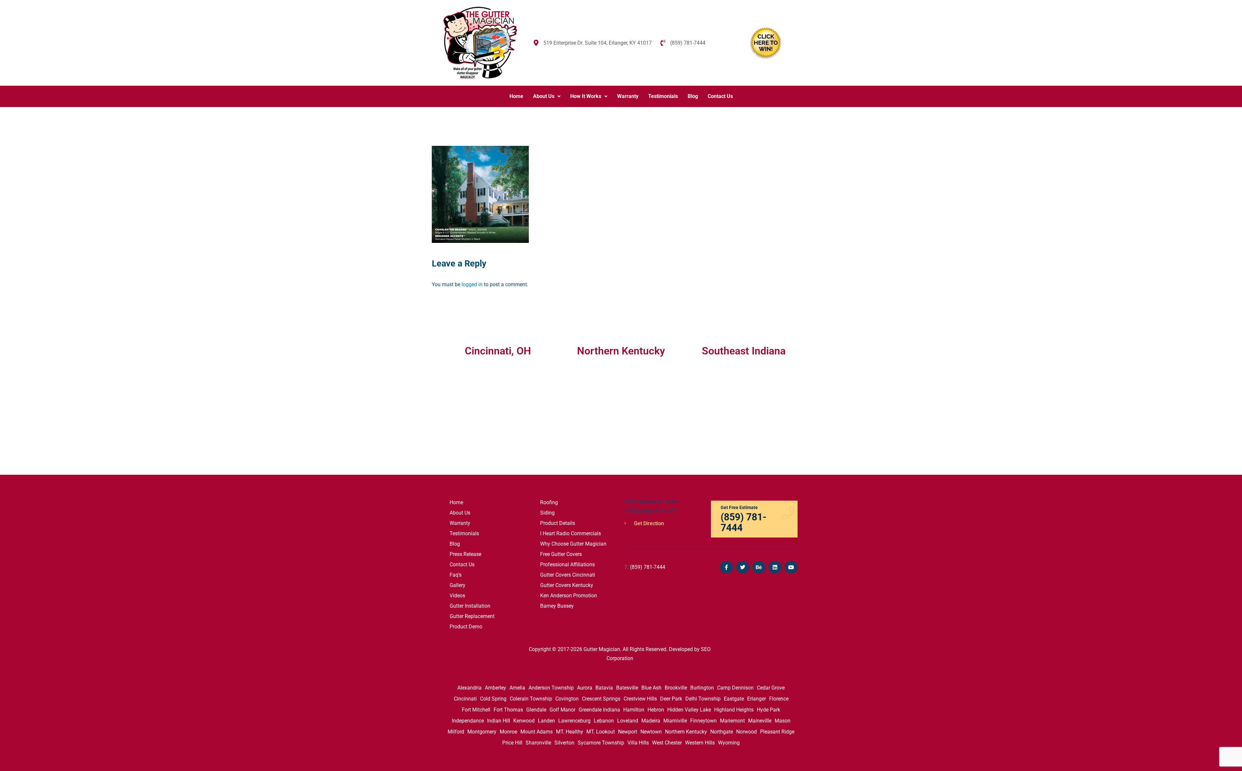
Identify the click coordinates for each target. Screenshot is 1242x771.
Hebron (656, 710)
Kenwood (524, 721)
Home (516, 96)
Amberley (495, 688)
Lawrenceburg (574, 721)
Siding (547, 513)
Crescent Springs (601, 699)
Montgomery (481, 732)
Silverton (564, 743)
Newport (627, 732)
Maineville (759, 721)
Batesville (627, 688)
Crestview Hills (640, 699)
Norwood (746, 732)
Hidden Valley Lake (689, 710)
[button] (546, 96)
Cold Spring (493, 699)
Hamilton (633, 710)
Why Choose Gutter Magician (573, 544)
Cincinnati (465, 699)
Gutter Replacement (472, 616)
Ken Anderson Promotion (568, 595)
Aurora (584, 688)
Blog (693, 96)
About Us (543, 96)
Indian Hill (498, 721)
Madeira (650, 721)
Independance (468, 721)
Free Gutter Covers (561, 554)
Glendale (536, 710)
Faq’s (456, 575)
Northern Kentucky (686, 732)
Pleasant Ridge (777, 732)
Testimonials (663, 96)
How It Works (585, 96)
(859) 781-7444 (644, 567)
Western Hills (700, 743)
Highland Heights (734, 710)
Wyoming (729, 743)
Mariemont (732, 721)
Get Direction (648, 523)
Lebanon (604, 721)
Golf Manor (562, 710)
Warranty (627, 96)
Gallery (457, 585)
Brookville (676, 688)
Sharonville (538, 743)
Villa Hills (638, 743)
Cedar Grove (771, 688)
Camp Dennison (735, 688)
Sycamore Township (601, 743)
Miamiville (675, 721)
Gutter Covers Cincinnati (567, 575)
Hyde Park (768, 710)
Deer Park (671, 699)
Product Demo (466, 627)
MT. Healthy (569, 732)
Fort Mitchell (476, 710)
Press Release (465, 554)
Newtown (651, 732)
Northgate (721, 732)
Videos (457, 595)
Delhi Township (703, 699)
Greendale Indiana (599, 710)
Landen (546, 721)
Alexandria (469, 688)
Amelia (517, 688)
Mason (782, 721)
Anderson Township (551, 688)
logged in (472, 284)
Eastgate (734, 699)
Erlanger (756, 699)
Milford (456, 732)
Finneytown (703, 721)
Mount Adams (536, 732)
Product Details (557, 523)
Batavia (604, 688)
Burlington (702, 688)
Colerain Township (531, 699)
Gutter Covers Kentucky (566, 585)
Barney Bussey (557, 606)
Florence (779, 699)
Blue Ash (651, 688)
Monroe (508, 732)
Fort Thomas (508, 710)
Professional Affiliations (567, 564)
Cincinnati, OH (498, 351)
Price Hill (512, 743)
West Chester (667, 743)
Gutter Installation (470, 606)
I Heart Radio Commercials (570, 533)
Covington (567, 699)
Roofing (549, 502)
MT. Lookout (600, 732)
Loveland (627, 721)
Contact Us (720, 96)
